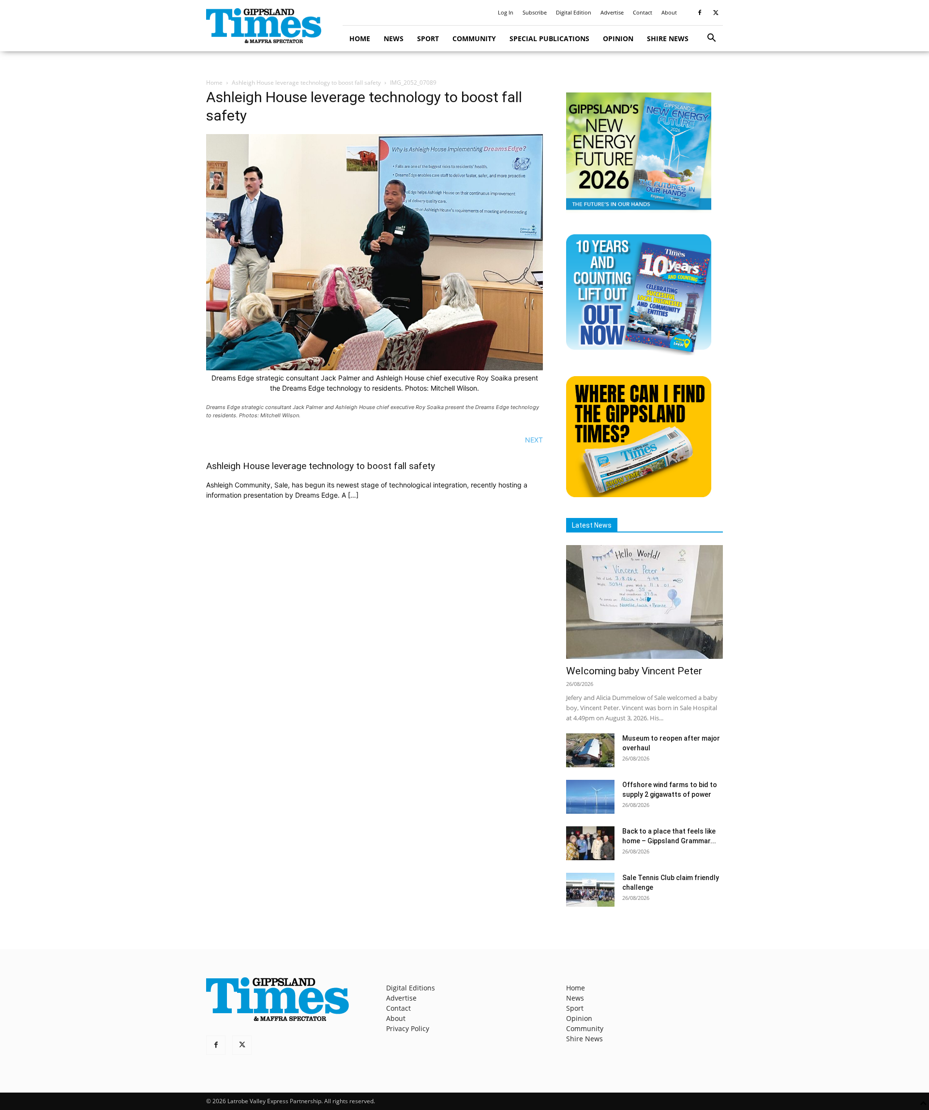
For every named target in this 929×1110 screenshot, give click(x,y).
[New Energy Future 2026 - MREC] (638, 210)
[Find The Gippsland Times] (638, 494)
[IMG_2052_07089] (374, 368)
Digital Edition (573, 12)
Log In (505, 12)
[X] (715, 12)
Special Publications (549, 38)
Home (359, 38)
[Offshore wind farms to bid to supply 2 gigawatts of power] (590, 797)
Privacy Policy (407, 1028)
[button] (711, 39)
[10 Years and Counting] (638, 352)
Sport (428, 38)
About (669, 12)
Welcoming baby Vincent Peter (634, 671)
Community (474, 38)
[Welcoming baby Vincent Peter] (644, 602)
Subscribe (535, 12)
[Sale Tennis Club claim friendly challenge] (590, 890)
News (394, 38)
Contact (642, 12)
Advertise (612, 12)
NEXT (534, 440)
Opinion (618, 38)
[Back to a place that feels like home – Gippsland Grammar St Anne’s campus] (590, 843)
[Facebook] (699, 12)
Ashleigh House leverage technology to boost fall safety (306, 82)
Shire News (668, 38)
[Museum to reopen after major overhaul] (590, 750)
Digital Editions (410, 987)
